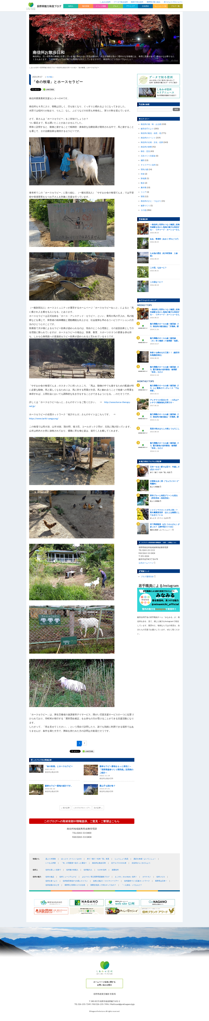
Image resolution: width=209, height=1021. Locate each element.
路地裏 (143, 178)
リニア (143, 192)
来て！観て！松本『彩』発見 (98, 859)
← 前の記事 (65, 808)
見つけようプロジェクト (173, 2)
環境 (142, 196)
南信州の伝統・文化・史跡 (152, 142)
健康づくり (145, 205)
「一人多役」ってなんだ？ (131, 885)
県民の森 (144, 169)
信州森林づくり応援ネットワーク (137, 881)
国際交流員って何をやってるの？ (103, 885)
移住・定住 (145, 151)
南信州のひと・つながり (151, 201)
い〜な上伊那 (50, 863)
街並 (142, 174)
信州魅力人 (88, 870)
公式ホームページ (146, 563)
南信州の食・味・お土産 (151, 124)
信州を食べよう (51, 881)
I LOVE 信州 (102, 870)
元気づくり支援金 (148, 156)
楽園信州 (115, 870)
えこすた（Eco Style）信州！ (126, 877)
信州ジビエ (160, 877)
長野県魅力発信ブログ (48, 67)
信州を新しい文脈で (53, 870)
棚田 (142, 160)
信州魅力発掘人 (72, 870)
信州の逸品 (49, 877)
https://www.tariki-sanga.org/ (43, 418)
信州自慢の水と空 (52, 885)
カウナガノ (146, 877)
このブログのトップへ (81, 808)
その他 (49, 77)
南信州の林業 (146, 147)
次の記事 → (98, 808)
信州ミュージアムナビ (67, 877)
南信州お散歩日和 (49, 52)
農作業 (143, 187)
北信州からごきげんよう (141, 863)
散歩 (142, 183)
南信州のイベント (148, 138)
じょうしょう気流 (121, 859)
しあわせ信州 (105, 2)
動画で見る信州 (137, 2)
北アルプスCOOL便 (118, 863)
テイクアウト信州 (148, 165)
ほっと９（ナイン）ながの (71, 859)
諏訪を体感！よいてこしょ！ (145, 859)
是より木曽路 (50, 859)
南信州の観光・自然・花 (151, 133)
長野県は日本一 (161, 881)
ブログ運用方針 (147, 576)
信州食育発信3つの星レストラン (75, 881)
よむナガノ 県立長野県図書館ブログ (95, 877)
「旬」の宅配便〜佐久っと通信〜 (74, 863)
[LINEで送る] (48, 89)
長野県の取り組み (153, 2)
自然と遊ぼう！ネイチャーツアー (106, 881)
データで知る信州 (121, 2)
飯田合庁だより (147, 128)
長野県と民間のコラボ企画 (75, 885)
